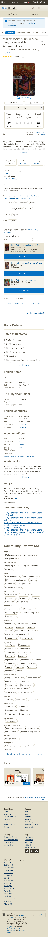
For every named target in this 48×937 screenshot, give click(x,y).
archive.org (11, 930)
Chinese (21, 198)
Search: (6, 239)
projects (10, 927)
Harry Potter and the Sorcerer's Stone (26, 245)
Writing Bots (8, 845)
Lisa (15, 498)
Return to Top (30, 827)
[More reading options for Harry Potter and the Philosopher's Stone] (41, 108)
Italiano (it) (8, 883)
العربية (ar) (8, 862)
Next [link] (38, 303)
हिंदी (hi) (6, 878)
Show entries (11, 236)
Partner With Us (10, 817)
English (37, 163)
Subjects (28, 819)
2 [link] (26, 303)
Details (36, 32)
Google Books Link (13, 535)
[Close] (41, 21)
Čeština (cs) (8, 865)
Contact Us (29, 840)
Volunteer (7, 814)
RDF (26, 797)
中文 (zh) (7, 901)
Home (27, 811)
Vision (6, 811)
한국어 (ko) (8, 886)
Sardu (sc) (8, 894)
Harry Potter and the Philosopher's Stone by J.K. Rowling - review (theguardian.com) (24, 531)
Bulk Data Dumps (10, 842)
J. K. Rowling (10, 53)
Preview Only (25, 98)
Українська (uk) (10, 899)
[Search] (33, 7)
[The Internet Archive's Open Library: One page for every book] (10, 7)
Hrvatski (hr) (8, 881)
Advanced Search (31, 824)
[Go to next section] (45, 32)
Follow (26, 783)
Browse (34, 14)
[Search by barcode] (38, 7)
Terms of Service (10, 824)
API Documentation (11, 840)
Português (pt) (9, 888)
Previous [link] (16, 303)
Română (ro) (8, 891)
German (23, 196)
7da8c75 (41, 915)
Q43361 (21, 444)
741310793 (23, 424)
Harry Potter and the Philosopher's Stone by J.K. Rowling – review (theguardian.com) (23, 525)
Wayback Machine (13, 928)
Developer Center (10, 837)
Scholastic (24, 163)
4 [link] (33, 303)
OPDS (36, 797)
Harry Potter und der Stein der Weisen (26, 263)
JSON (31, 797)
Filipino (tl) (8, 904)
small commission (14, 190)
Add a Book (29, 845)
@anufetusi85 (13, 783)
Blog (5, 822)
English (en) (8, 870)
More (8, 185)
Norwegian (13, 198)
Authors (28, 817)
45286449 (22, 427)
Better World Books (11, 179)
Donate (25, 2)
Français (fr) (8, 875)
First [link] (9, 303)
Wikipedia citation (42, 798)
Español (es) (8, 873)
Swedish (30, 196)
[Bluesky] (27, 851)
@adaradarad (42, 783)
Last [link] (24, 308)
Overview (10, 32)
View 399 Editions (23, 32)
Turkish (28, 198)
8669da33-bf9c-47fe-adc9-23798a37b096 (19, 456)
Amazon (7, 182)
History (43, 135)
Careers (7, 819)
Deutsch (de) (9, 867)
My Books (12, 14)
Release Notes (30, 847)
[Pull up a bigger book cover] (24, 95)
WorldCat (7, 174)
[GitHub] (36, 851)
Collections (29, 822)
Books (27, 814)
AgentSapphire (40, 132)
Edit (4, 134)
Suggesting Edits (31, 842)
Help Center (29, 837)
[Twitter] (32, 851)
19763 (21, 447)
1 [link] (22, 303)
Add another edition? (35, 313)
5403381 (22, 441)
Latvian (5, 198)
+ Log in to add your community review (23, 754)
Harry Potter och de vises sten (23, 280)
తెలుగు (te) (7, 896)
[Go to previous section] (3, 32)
